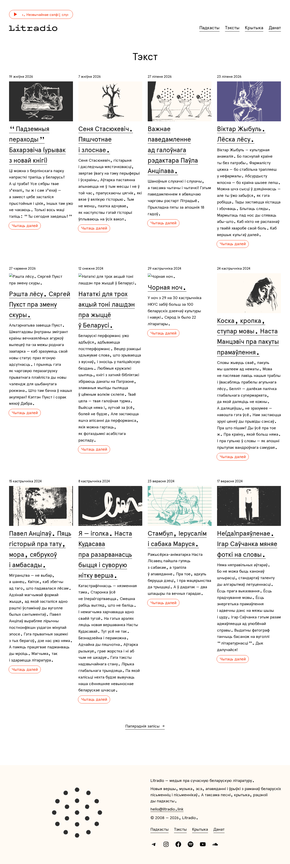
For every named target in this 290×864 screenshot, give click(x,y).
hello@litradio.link (167, 809)
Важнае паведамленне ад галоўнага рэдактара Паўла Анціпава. (173, 150)
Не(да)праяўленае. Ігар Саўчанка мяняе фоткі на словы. (247, 543)
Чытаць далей (25, 225)
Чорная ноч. (167, 287)
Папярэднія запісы (145, 726)
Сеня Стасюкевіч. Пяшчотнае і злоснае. (105, 139)
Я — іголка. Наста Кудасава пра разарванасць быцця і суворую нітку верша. (105, 554)
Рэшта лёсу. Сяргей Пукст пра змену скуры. (39, 304)
